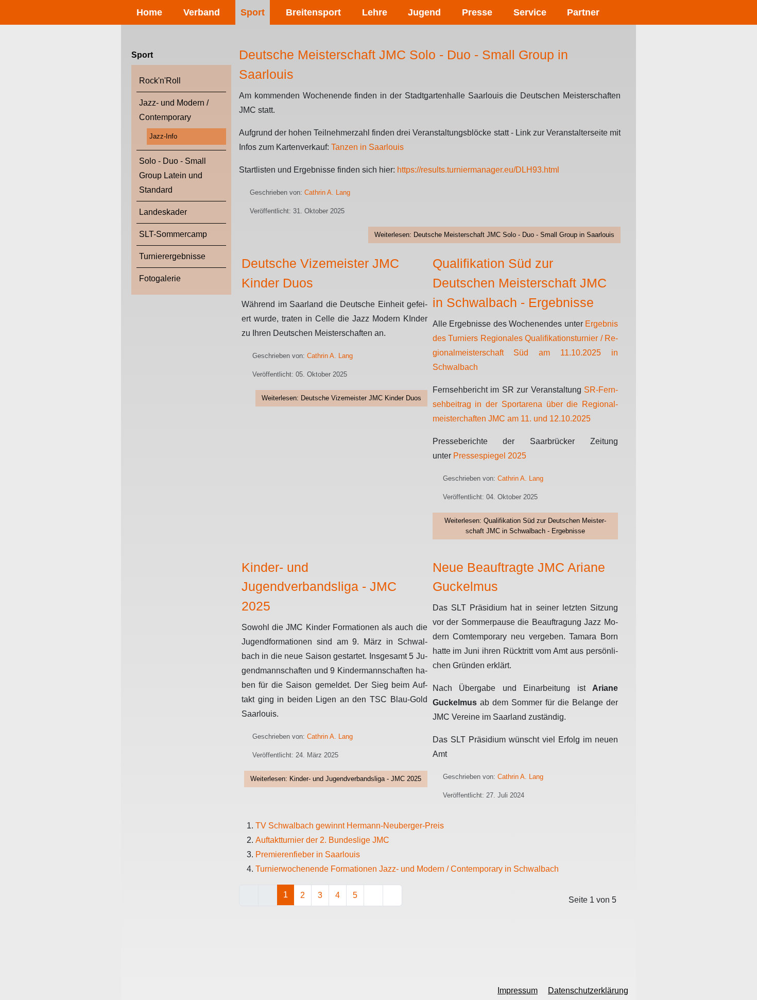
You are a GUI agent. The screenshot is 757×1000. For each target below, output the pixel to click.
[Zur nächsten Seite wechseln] (373, 895)
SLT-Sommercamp (173, 234)
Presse (477, 12)
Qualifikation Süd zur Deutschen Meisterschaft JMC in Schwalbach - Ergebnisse (520, 283)
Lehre (374, 12)
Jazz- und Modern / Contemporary (174, 110)
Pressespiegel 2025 (489, 455)
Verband (201, 12)
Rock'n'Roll (160, 80)
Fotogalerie (160, 278)
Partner (583, 12)
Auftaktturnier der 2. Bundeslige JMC (322, 840)
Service (529, 12)
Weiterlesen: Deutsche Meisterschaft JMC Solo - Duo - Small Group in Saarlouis (494, 235)
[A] (148, 991)
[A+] (165, 990)
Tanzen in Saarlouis (367, 147)
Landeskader (163, 212)
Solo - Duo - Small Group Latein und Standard (172, 175)
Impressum (517, 990)
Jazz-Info (163, 136)
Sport (252, 12)
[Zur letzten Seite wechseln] (392, 895)
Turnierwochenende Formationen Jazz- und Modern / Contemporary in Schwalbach (407, 869)
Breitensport (313, 12)
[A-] (132, 991)
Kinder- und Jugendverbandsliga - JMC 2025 (319, 587)
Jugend (424, 12)
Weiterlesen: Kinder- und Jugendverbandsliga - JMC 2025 (335, 779)
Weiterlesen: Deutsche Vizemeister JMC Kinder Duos (341, 398)
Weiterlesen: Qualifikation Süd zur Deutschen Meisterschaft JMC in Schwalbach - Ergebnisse (525, 526)
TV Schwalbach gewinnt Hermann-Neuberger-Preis (349, 825)
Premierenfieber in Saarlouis (307, 854)
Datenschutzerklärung (588, 990)
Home (149, 12)
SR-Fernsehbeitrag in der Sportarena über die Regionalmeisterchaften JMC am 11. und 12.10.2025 (525, 404)
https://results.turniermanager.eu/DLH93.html (478, 169)
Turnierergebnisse (172, 256)
